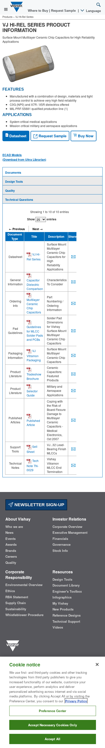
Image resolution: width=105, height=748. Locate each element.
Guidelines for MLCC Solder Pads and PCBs (35, 333)
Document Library (66, 585)
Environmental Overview (23, 585)
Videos (57, 627)
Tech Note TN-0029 (33, 465)
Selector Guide (32, 393)
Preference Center (52, 710)
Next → (37, 229)
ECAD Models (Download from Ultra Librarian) (24, 157)
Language (93, 11)
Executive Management (69, 532)
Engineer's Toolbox (67, 591)
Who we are (14, 526)
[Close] (97, 664)
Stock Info (60, 550)
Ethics (10, 591)
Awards (11, 544)
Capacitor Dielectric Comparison (35, 284)
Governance (61, 544)
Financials (60, 538)
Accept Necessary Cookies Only (52, 725)
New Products (63, 609)
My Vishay (60, 603)
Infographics (62, 597)
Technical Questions (19, 199)
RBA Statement (16, 597)
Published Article (33, 422)
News (9, 532)
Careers (11, 556)
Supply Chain (15, 603)
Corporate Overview (67, 526)
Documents (13, 172)
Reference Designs (66, 615)
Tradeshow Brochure (34, 376)
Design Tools (14, 181)
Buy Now (85, 136)
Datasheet (17, 136)
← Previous (17, 229)
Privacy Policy (76, 701)
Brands (10, 550)
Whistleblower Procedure (24, 615)
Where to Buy (38, 10)
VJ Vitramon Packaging (34, 355)
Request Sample (52, 136)
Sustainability (15, 609)
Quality (10, 190)
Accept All (52, 739)
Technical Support (66, 621)
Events (10, 538)
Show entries (41, 219)
